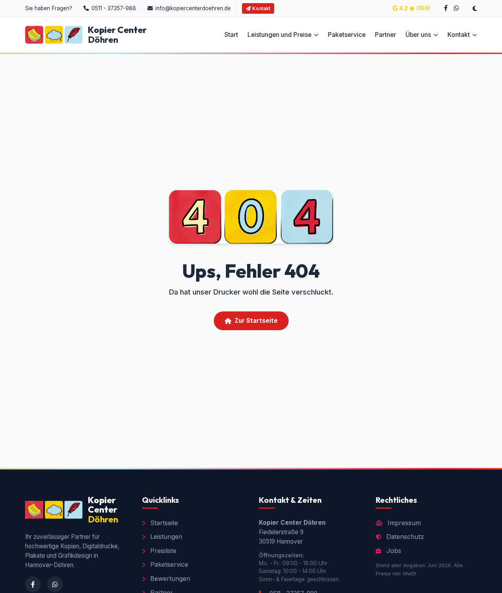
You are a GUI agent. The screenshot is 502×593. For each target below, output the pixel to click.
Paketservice (347, 35)
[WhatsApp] (456, 8)
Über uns (418, 35)
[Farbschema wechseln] (475, 8)
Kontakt (261, 8)
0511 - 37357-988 (113, 8)
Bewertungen (169, 578)
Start (231, 35)
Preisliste (162, 551)
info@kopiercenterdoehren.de (193, 8)
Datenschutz (404, 536)
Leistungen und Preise (279, 35)
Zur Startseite (256, 320)
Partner (385, 35)
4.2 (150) (414, 8)
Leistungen (165, 536)
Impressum (403, 523)
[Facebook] (446, 8)
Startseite (163, 523)
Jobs (392, 551)
